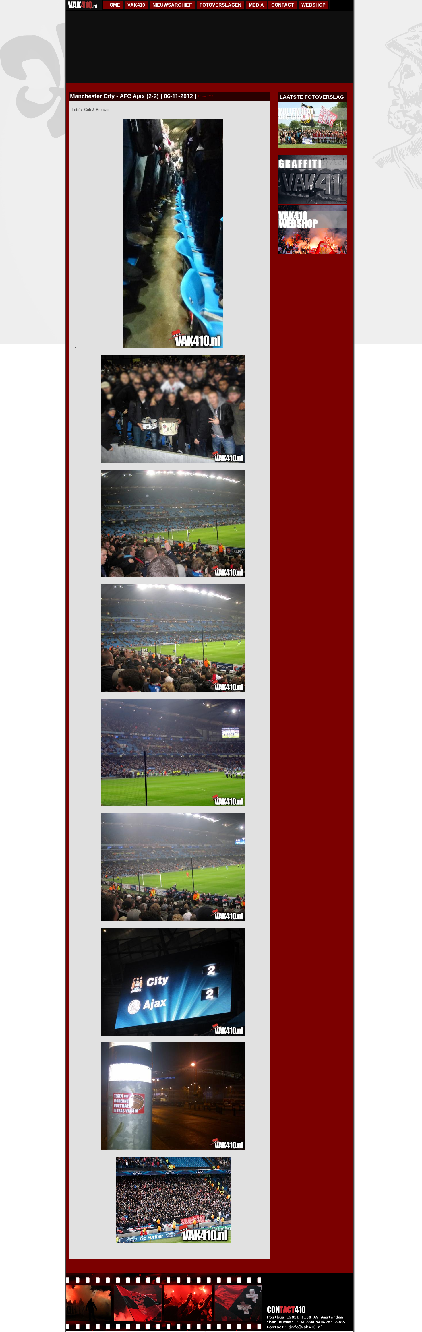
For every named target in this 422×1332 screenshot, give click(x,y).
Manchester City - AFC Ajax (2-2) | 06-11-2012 (131, 96)
